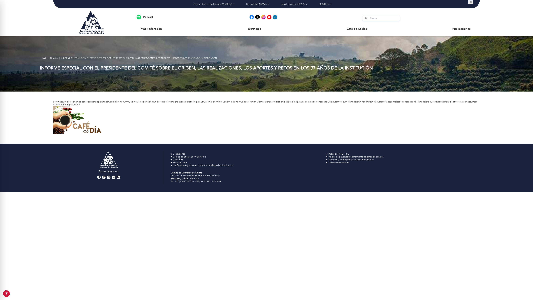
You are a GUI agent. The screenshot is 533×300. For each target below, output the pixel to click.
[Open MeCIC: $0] (331, 4)
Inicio (44, 58)
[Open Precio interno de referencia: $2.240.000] (234, 4)
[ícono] (257, 17)
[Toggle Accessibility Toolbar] (6, 293)
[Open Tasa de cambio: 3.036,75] (307, 4)
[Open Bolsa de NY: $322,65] (268, 4)
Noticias (54, 58)
